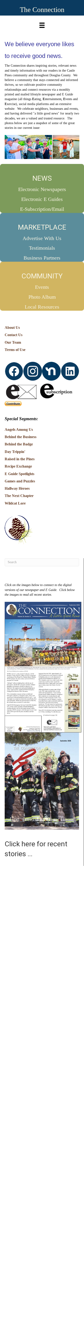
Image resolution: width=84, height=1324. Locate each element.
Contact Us (13, 335)
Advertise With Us (42, 238)
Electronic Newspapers (42, 189)
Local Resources (42, 307)
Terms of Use (15, 350)
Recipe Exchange (18, 466)
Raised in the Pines (20, 459)
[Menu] (42, 24)
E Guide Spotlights (19, 474)
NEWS (42, 178)
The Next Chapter (19, 496)
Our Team (13, 342)
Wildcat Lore (15, 503)
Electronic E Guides (42, 199)
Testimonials (42, 248)
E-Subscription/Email (42, 209)
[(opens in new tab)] (43, 667)
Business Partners (42, 258)
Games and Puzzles (20, 481)
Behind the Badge (19, 444)
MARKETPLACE (42, 227)
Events (42, 287)
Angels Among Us (19, 430)
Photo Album (42, 297)
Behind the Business (20, 437)
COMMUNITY (42, 276)
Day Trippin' (15, 452)
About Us (12, 328)
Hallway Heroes (17, 488)
